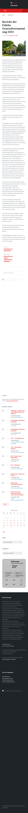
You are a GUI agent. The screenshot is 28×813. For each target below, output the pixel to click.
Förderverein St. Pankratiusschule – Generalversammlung (17, 493)
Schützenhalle (19, 417)
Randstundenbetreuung (17, 500)
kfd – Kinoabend (15, 465)
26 (10, 525)
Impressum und (6, 644)
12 (10, 520)
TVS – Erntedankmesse (17, 438)
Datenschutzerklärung (8, 646)
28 (17, 525)
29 (20, 525)
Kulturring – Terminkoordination (16, 483)
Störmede (14, 5)
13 (14, 520)
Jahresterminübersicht (12, 400)
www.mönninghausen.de (8, 682)
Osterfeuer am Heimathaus (8, 250)
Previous (6, 247)
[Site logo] (14, 3)
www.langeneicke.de (7, 678)
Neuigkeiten (11, 15)
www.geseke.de (6, 676)
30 (24, 525)
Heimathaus (21, 452)
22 (20, 523)
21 (17, 523)
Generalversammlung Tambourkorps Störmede (8, 258)
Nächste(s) (7, 254)
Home (3, 15)
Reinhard (12, 35)
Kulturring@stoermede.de (9, 659)
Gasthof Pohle (19, 488)
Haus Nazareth (19, 479)
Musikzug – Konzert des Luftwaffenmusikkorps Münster (18, 412)
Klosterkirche (18, 468)
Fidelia (16, 35)
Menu (5, 10)
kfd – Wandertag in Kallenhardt (16, 456)
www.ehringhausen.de (7, 680)
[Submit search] (24, 273)
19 (10, 523)
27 (14, 525)
